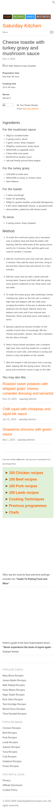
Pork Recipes (10, 737)
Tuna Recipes (10, 752)
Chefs (14, 512)
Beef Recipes (10, 733)
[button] (53, 3)
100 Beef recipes (23, 479)
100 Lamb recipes (24, 492)
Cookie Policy (10, 790)
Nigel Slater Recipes (13, 694)
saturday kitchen (28, 399)
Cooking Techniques (26, 499)
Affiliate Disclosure (12, 785)
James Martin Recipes (14, 680)
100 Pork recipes (23, 486)
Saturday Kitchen (22, 25)
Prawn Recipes (11, 766)
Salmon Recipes (11, 747)
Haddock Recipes (12, 761)
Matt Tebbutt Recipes (14, 685)
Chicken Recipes (12, 728)
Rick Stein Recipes (13, 699)
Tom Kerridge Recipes (14, 704)
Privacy (6, 780)
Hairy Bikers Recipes (14, 690)
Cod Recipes (9, 756)
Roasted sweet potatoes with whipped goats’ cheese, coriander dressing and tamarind (28, 388)
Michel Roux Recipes (14, 709)
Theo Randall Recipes (14, 713)
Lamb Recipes (10, 742)
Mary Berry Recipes (13, 675)
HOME (7, 16)
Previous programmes (28, 506)
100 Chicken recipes (26, 473)
